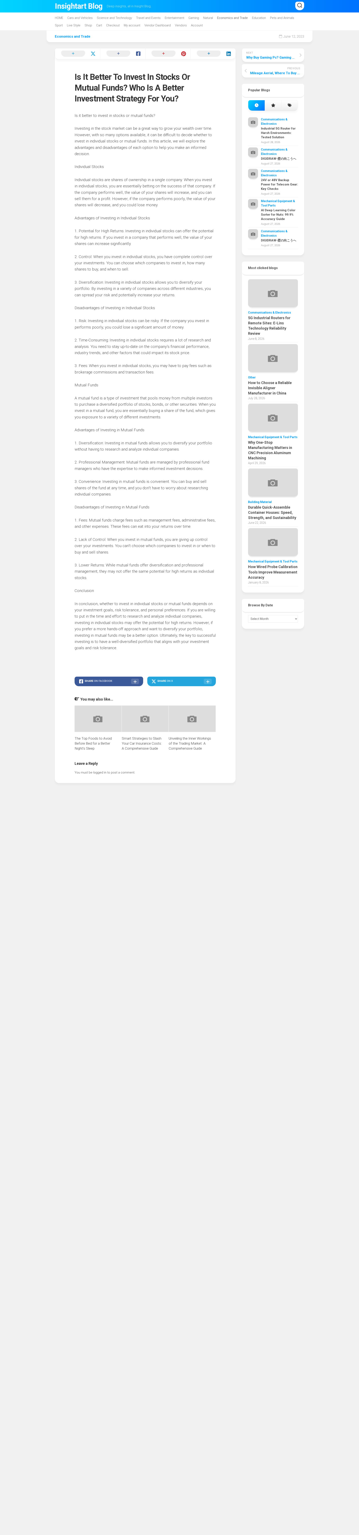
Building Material (260, 502)
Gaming (193, 18)
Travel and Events (148, 18)
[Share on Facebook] (122, 53)
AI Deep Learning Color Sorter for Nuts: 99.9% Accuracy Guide (278, 214)
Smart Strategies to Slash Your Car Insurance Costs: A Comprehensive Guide (142, 743)
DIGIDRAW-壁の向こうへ (278, 159)
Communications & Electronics (269, 312)
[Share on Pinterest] (168, 53)
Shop (88, 25)
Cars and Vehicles (80, 18)
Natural (208, 18)
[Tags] (289, 105)
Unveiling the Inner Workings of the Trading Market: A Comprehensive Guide (190, 743)
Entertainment (174, 18)
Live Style (73, 25)
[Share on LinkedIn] (213, 53)
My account (132, 25)
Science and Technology (114, 18)
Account (197, 25)
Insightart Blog (79, 6)
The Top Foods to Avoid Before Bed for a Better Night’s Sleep (93, 743)
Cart (99, 25)
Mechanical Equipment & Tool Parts (273, 437)
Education (259, 18)
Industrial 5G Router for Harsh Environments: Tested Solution (278, 133)
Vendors (181, 25)
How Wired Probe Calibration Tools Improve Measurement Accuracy (273, 572)
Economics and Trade (232, 18)
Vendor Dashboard (157, 25)
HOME (59, 18)
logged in (99, 772)
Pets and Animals (282, 18)
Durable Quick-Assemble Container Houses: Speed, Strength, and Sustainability (272, 512)
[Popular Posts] (273, 105)
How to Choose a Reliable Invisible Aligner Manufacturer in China (270, 388)
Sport (59, 25)
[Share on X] (77, 53)
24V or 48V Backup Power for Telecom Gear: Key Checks (279, 184)
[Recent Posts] (256, 105)
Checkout (113, 25)
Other (252, 377)
